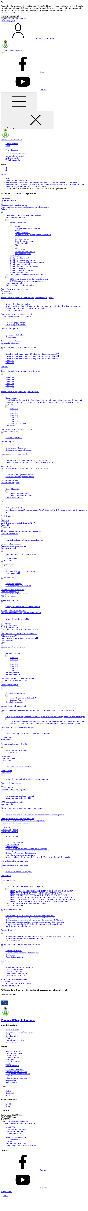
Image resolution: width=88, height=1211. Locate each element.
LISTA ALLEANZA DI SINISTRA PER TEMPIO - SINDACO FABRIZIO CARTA (41, 891)
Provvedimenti (6, 623)
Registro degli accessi (13, 940)
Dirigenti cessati (11, 398)
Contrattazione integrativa (10, 483)
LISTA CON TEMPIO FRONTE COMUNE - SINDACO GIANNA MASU (38, 895)
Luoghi (8, 1104)
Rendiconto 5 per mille (14, 971)
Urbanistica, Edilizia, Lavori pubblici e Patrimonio (33, 235)
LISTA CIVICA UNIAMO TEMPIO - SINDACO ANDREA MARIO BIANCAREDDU (43, 899)
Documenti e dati (12, 1042)
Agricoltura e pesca (12, 1082)
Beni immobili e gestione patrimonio (14, 680)
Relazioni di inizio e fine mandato (18, 304)
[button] (12, 144)
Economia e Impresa (22, 239)
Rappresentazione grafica (10, 592)
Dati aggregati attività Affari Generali (14, 594)
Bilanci (3, 642)
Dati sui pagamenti (7, 787)
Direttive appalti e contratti (19, 258)
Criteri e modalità (7, 640)
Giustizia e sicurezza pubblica (16, 1072)
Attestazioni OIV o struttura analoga (14, 205)
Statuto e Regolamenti (18, 222)
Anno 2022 (10, 384)
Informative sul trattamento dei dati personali (17, 983)
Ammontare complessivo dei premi (13, 546)
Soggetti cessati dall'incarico (16, 310)
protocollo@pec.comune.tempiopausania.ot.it (21, 1123)
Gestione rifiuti (6, 771)
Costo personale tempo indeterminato (19, 450)
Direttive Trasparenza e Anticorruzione (24, 266)
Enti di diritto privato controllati (12, 590)
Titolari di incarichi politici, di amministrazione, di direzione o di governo (27, 298)
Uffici (8, 1034)
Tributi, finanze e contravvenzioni (18, 1074)
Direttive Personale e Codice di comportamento (27, 262)
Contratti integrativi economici (21, 496)
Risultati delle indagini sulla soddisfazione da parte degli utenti (28, 779)
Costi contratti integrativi (14, 498)
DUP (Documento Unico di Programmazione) (26, 281)
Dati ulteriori (5, 961)
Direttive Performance (18, 268)
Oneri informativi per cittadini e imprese (15, 289)
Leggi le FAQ (11, 1127)
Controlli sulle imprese (9, 625)
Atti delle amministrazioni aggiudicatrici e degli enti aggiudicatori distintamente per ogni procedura (41, 182)
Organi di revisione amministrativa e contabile (17, 727)
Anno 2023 (10, 382)
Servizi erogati (6, 740)
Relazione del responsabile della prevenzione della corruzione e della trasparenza (35, 922)
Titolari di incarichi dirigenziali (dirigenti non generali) (20, 392)
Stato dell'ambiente (12, 845)
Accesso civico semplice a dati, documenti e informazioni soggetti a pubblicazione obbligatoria (40, 936)
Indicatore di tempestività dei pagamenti (20, 796)
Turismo (8, 1064)
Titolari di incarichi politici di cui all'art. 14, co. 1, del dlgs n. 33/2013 (30, 308)
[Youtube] (6, 170)
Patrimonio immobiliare (9, 685)
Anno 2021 (10, 361)
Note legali (9, 1141)
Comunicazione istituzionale (16, 154)
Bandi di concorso (7, 516)
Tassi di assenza (6, 466)
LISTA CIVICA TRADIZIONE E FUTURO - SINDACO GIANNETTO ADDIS (40, 901)
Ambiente (9, 1076)
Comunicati (10, 1093)
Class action (5, 756)
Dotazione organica (8, 442)
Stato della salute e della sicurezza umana (20, 855)
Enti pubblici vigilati (8, 565)
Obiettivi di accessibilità (14, 957)
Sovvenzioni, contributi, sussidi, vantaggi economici (19, 629)
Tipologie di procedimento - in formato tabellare (23, 607)
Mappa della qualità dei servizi (17, 750)
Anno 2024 (10, 379)
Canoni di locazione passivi (15, 693)
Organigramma (11, 337)
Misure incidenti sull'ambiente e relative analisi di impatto (26, 849)
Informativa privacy (13, 1139)
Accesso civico (6, 930)
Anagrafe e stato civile (14, 1051)
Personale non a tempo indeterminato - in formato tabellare (27, 460)
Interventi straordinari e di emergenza (14, 861)
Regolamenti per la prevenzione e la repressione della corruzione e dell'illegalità (34, 920)
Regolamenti (10, 955)
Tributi (17, 245)
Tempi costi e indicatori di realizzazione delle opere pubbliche (23, 821)
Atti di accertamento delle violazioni (19, 926)
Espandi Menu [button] (6, 198)
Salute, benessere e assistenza (16, 1078)
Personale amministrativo (15, 1040)
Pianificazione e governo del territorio (14, 823)
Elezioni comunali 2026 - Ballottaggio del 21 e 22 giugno (26, 903)
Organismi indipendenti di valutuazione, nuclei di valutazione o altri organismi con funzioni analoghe (37, 710)
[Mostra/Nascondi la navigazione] (19, 102)
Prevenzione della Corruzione (11, 909)
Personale (4, 367)
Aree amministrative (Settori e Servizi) (19, 1032)
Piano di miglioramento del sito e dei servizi (21, 1146)
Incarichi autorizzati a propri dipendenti (20, 477)
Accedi (3, 174)
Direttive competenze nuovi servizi (22, 260)
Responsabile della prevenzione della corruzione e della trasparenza (30, 918)
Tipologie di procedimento (10, 600)
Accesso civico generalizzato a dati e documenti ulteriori (26, 938)
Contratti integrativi (12, 489)
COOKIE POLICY (8, 12)
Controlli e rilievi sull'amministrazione (14, 706)
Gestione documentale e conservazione (20, 967)
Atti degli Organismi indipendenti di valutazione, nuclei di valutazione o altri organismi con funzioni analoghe (45, 717)
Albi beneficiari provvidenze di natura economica (19, 634)
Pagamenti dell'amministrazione (12, 783)
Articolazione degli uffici (10, 329)
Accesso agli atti (16, 256)
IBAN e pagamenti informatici (12, 802)
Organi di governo (12, 1030)
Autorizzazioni (11, 1080)
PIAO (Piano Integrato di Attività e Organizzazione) (29, 279)
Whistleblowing (6, 981)
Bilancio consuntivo (13, 672)
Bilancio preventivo (13, 653)
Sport (17, 237)
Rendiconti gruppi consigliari (16, 323)
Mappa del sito (6, 1192)
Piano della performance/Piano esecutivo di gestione (24, 540)
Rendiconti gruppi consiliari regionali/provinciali (18, 316)
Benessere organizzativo (9, 558)
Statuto (17, 226)
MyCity (5, 1196)
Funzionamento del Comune (25, 252)
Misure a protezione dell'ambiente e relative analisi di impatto (28, 851)
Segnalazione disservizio (14, 1131)
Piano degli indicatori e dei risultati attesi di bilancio (19, 678)
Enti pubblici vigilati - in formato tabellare (21, 571)
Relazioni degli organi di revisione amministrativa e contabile (28, 734)
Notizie (8, 1091)
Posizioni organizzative (9, 431)
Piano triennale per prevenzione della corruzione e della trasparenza (25, 207)
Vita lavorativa (11, 1055)
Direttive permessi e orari (19, 272)
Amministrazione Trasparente (16, 180)
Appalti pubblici (11, 1059)
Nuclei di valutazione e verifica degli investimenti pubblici (22, 808)
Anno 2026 (14, 409)
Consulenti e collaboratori (10, 343)
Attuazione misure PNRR (10, 986)
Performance (5, 527)
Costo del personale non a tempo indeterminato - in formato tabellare (30, 462)
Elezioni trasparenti (8, 880)
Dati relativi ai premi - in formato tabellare (21, 554)
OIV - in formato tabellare (15, 508)
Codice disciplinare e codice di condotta (20, 285)
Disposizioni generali (8, 200)
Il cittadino (18, 231)
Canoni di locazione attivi (15, 702)
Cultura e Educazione (22, 233)
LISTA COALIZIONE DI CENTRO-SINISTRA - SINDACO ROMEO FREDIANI (41, 897)
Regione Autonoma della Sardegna (13, 19)
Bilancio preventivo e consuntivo (13, 647)
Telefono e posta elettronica (11, 341)
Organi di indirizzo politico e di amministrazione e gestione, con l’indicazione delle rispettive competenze (43, 306)
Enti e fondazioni (12, 1036)
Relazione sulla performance (11, 544)
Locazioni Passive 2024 (18, 700)
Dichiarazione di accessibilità (16, 1143)
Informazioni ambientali (9, 832)
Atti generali (5, 209)
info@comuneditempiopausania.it (18, 1121)
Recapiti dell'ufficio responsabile (17, 619)
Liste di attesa (6, 760)
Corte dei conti (6, 737)
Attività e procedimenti (9, 596)
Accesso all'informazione (15, 156)
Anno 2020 (10, 363)
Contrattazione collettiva (9, 481)
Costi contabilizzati (8, 758)
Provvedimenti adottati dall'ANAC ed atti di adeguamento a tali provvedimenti (34, 924)
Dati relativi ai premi (8, 548)
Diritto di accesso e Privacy (24, 241)
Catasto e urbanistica (13, 1062)
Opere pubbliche (7, 804)
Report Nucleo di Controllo (15, 975)
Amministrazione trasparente (16, 1137)
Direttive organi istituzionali (20, 264)
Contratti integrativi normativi (20, 493)
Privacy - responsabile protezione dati (14, 979)
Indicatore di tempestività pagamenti (14, 790)
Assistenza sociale (12, 158)
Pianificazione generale (9, 830)
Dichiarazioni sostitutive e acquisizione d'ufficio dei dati (21, 613)
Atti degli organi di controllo (16, 325)
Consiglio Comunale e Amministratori (28, 228)
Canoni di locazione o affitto (11, 687)
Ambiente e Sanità (21, 243)
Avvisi (8, 1095)
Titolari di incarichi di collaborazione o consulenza (19, 347)
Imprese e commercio (13, 1057)
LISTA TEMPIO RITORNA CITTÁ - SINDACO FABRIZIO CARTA (36, 893)
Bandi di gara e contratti (9, 627)
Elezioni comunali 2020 (14, 905)
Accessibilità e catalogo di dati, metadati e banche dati (20, 944)
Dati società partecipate (14, 584)
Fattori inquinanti (12, 847)
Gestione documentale (14, 951)
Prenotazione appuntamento (16, 1129)
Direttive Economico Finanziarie (22, 270)
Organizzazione (6, 293)
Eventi (8, 1106)
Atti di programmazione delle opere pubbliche (17, 819)
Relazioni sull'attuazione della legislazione (21, 853)
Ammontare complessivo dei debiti (18, 798)
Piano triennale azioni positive (16, 973)
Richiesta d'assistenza (13, 1133)
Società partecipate (7, 577)
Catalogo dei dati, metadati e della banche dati (22, 953)
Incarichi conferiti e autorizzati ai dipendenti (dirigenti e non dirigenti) (26, 468)
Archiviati (22, 250)
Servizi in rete (6, 773)
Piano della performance (9, 534)
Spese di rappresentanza (14, 969)
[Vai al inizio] (2, 999)
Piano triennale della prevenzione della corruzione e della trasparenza (30, 916)
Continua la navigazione (10, 16)
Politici (8, 1038)
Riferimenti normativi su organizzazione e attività (23, 215)
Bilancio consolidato (13, 674)
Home (8, 178)
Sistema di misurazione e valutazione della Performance (21, 532)
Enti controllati (6, 560)
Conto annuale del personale (16, 448)
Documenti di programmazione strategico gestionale (24, 274)
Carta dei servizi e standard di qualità (14, 744)
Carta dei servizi (11, 752)
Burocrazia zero (6, 291)
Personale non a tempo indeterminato (14, 454)
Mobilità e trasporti (12, 1066)
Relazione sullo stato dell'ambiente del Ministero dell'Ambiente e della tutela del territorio (38, 857)
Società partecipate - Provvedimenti (18, 586)
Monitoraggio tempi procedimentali (13, 611)
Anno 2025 (10, 377)
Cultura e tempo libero (14, 1053)
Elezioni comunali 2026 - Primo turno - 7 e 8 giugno (24, 886)
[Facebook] (6, 168)
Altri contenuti (6, 876)
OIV (2, 501)
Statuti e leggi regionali (14, 283)
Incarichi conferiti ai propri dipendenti (19, 475)
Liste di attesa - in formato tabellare (18, 767)
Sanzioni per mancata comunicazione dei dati (17, 314)
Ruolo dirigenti (11, 425)
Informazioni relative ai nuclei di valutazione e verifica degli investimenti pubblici (35, 815)
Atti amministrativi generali (15, 217)
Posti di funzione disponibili (16, 423)
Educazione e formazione (15, 1070)
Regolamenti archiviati (23, 254)
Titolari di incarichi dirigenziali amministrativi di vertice (21, 371)
